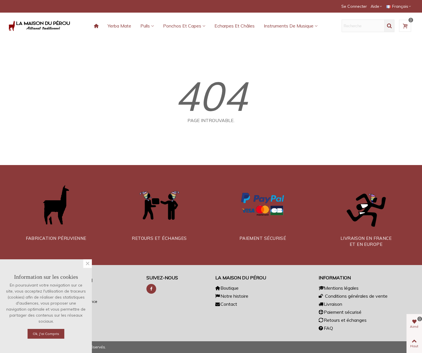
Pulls (145, 26)
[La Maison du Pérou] (40, 25)
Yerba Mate (119, 26)
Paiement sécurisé (342, 312)
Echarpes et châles (234, 26)
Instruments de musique (288, 26)
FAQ (328, 328)
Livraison (333, 304)
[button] (376, 6)
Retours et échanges (345, 320)
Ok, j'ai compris (46, 334)
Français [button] (400, 6)
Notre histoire (234, 296)
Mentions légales (341, 288)
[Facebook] (151, 289)
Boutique (229, 288)
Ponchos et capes (182, 26)
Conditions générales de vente (356, 296)
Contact (228, 304)
